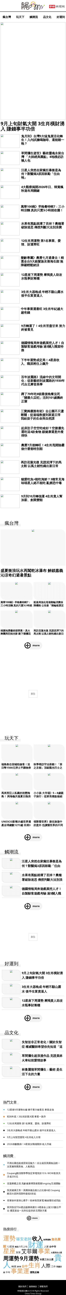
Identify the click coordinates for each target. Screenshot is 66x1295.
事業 (44, 1251)
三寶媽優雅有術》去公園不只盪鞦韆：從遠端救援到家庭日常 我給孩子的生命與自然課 (42, 414)
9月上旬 (23, 1246)
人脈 (46, 1246)
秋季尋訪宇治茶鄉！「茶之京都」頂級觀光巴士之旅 (48, 767)
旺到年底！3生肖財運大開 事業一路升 (26, 1116)
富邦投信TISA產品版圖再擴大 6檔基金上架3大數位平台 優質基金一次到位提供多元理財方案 (34, 1209)
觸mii (33, 5)
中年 (8, 1272)
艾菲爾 (29, 1251)
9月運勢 (29, 1258)
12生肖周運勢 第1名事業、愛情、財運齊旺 (41, 242)
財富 (18, 1252)
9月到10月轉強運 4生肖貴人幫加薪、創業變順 (41, 498)
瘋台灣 (7, 17)
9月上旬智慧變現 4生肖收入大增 (23, 1137)
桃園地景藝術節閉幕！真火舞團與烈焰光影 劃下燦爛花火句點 (16, 634)
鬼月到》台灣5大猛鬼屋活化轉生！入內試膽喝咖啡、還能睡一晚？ (42, 139)
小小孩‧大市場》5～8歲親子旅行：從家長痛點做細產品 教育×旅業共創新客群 (49, 796)
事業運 (20, 1271)
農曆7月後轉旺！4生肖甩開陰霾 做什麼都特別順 (42, 447)
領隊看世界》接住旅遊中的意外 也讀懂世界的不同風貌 (48, 825)
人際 (45, 1265)
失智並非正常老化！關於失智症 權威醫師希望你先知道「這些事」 (42, 1046)
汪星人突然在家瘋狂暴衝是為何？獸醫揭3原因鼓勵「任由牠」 (41, 173)
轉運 (14, 1266)
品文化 (47, 17)
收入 (37, 1238)
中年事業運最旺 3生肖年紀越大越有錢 (42, 310)
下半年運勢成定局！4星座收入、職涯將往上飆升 (40, 362)
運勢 (9, 1238)
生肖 (34, 1265)
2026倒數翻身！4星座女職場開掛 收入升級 (29, 1144)
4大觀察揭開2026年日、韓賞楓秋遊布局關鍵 (42, 189)
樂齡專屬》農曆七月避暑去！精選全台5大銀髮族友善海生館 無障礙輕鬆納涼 (42, 261)
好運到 (61, 17)
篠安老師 (23, 1238)
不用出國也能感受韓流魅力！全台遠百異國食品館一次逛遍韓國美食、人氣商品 (33, 1164)
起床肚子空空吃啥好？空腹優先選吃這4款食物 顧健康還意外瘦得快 (42, 431)
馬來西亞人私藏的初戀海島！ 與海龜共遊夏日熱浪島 (16, 796)
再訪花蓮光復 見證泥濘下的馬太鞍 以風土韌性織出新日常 (41, 464)
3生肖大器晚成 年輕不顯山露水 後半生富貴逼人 (42, 293)
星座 (9, 1251)
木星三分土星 (47, 1259)
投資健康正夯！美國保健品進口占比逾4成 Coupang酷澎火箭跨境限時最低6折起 (33, 1192)
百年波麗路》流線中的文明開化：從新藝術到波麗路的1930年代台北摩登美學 (43, 380)
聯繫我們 (44, 1286)
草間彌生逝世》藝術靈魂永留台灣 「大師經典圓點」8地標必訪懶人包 (42, 156)
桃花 (17, 1246)
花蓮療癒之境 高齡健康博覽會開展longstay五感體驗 (33, 1183)
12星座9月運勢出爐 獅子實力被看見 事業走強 (30, 1109)
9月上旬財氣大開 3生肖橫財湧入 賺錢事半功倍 (32, 126)
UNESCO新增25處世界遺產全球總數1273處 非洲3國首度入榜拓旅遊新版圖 (16, 825)
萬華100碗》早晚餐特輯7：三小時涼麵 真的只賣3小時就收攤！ (42, 208)
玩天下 (20, 17)
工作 (53, 1266)
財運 (35, 1244)
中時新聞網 (56, 7)
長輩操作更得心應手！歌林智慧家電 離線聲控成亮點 (34, 1200)
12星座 (10, 1246)
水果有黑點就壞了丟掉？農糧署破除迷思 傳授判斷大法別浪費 (42, 225)
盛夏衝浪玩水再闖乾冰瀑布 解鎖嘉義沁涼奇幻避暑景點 (32, 573)
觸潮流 (34, 17)
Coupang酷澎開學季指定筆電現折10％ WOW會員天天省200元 (33, 1175)
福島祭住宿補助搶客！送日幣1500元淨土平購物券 (16, 765)
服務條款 (33, 1286)
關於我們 (22, 1286)
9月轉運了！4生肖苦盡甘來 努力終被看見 (43, 327)
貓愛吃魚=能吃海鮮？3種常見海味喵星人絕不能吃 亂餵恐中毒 (42, 481)
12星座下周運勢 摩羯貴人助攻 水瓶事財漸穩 (41, 276)
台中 (25, 1266)
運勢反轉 (34, 1272)
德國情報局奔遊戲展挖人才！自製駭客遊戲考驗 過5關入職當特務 (42, 346)
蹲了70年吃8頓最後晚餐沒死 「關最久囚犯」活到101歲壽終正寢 (42, 397)
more (36, 645)
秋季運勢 (47, 1239)
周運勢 (11, 1258)
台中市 (52, 1246)
